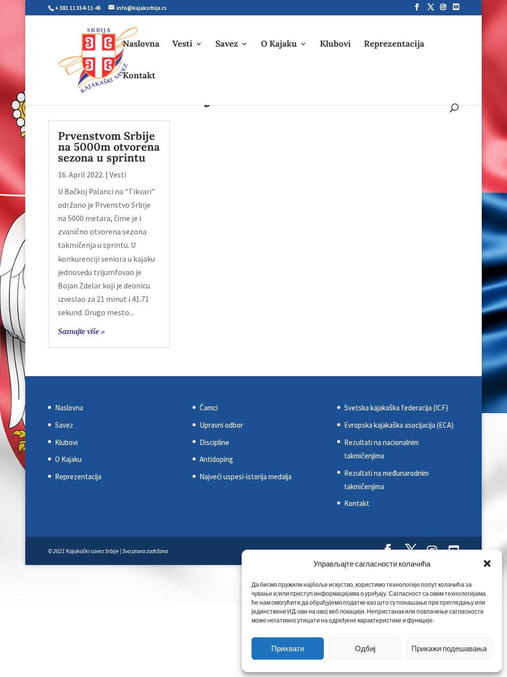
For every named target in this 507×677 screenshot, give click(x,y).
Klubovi (335, 44)
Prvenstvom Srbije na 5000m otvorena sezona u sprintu (109, 147)
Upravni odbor (221, 425)
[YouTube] (456, 6)
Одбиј (365, 648)
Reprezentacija (394, 44)
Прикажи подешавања (449, 648)
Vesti (182, 44)
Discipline (214, 442)
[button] (487, 563)
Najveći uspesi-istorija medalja (246, 476)
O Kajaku (279, 44)
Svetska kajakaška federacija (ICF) (396, 407)
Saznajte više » (81, 331)
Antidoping (216, 459)
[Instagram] (443, 6)
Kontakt (139, 76)
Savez (226, 44)
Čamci (209, 407)
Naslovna (141, 44)
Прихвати (287, 648)
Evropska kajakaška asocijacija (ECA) (399, 425)
